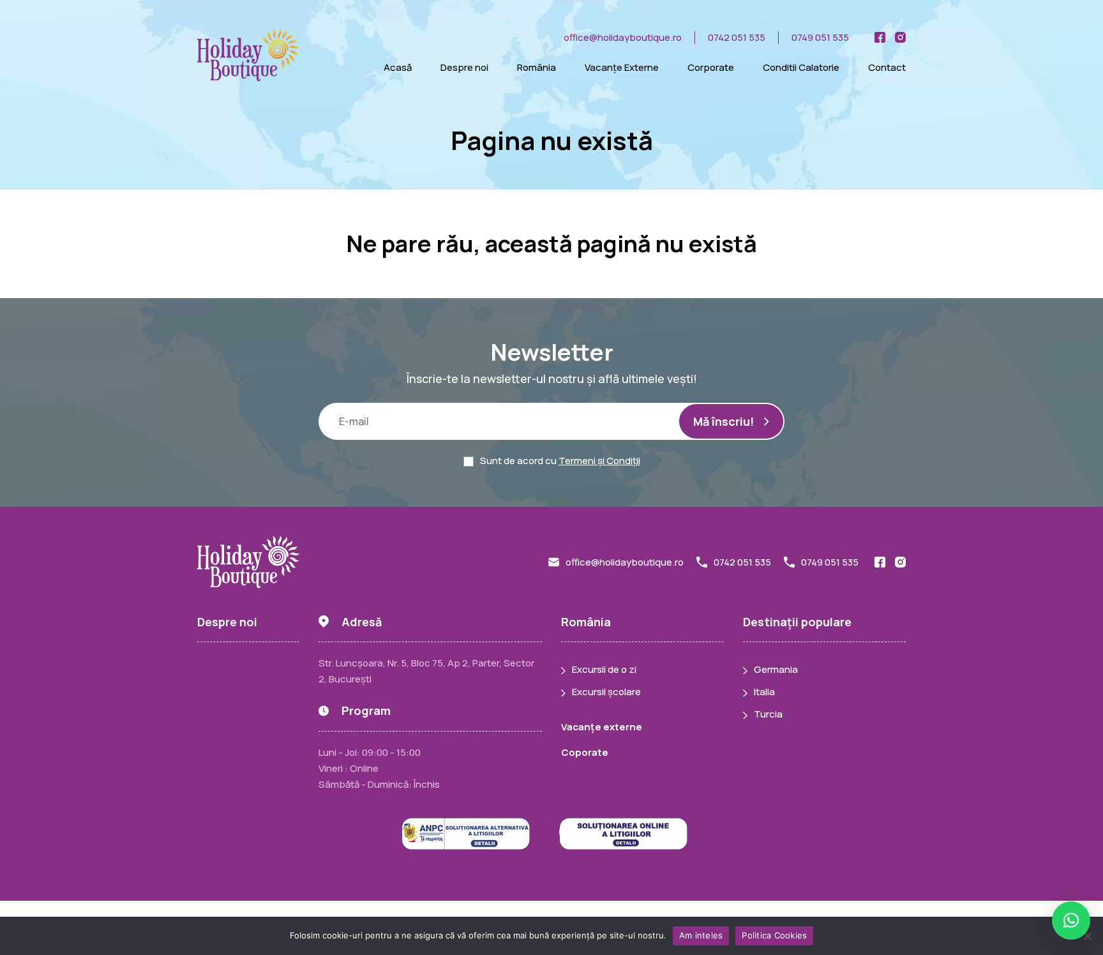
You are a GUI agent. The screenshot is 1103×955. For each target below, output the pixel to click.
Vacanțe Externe (622, 67)
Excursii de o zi (604, 669)
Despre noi (464, 67)
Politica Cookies (774, 935)
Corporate (710, 67)
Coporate (584, 752)
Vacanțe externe (601, 726)
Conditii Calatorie (801, 67)
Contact (887, 67)
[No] (1087, 935)
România (536, 67)
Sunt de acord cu (560, 460)
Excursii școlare (606, 691)
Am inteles (701, 935)
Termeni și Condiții (599, 460)
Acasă (398, 67)
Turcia (768, 714)
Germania (776, 669)
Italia (764, 691)
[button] (1071, 920)
